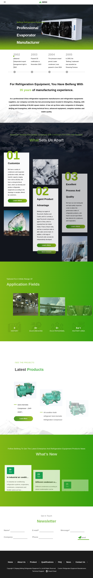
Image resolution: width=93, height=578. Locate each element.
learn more (17, 199)
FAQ (60, 562)
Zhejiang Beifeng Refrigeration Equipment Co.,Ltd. (29, 568)
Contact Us (80, 562)
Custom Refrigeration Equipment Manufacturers (72, 568)
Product (33, 562)
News (68, 562)
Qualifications (47, 562)
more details (46, 250)
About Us (21, 562)
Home (10, 562)
